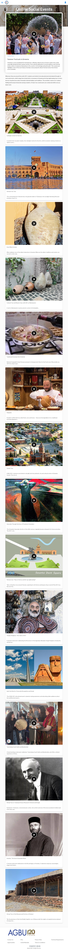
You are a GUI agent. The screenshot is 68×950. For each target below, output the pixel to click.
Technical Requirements (57, 939)
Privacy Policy (38, 939)
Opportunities (11, 942)
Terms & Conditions (40, 942)
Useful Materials (25, 942)
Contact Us (10, 939)
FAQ (22, 939)
